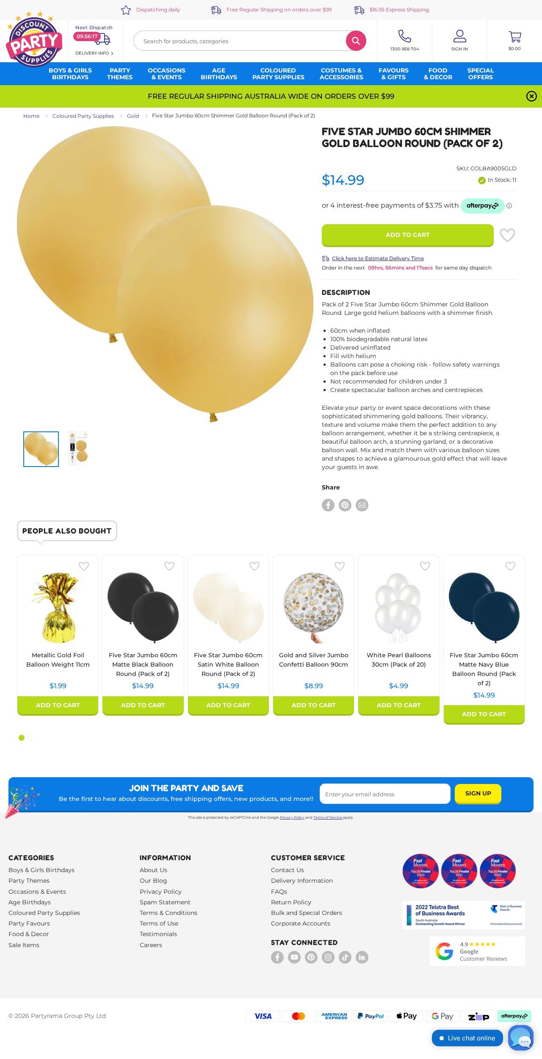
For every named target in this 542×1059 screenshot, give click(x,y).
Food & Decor (28, 934)
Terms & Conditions (168, 913)
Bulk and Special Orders (306, 913)
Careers (151, 945)
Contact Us (287, 870)
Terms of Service (327, 817)
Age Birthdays (29, 902)
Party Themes (29, 880)
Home (31, 116)
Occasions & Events (37, 891)
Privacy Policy (292, 817)
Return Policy (291, 902)
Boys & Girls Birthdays (41, 870)
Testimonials (158, 934)
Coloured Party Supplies (83, 116)
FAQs (279, 891)
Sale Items (23, 945)
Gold (133, 116)
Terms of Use (159, 923)
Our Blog (153, 880)
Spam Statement (165, 902)
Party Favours (29, 923)
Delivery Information (302, 880)
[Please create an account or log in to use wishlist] (507, 235)
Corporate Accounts (300, 923)
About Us (153, 870)
